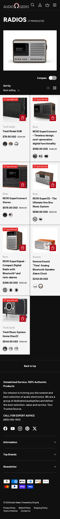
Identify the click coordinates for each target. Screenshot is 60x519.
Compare (42, 78)
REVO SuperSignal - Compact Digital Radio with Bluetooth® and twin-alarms (14, 269)
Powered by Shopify (30, 502)
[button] (47, 5)
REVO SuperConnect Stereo (15, 200)
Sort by (7, 85)
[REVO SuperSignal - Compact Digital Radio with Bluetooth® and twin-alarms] (15, 240)
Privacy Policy (9, 508)
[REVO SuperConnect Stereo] (15, 177)
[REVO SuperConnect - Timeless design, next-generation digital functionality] (45, 110)
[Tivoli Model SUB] (15, 110)
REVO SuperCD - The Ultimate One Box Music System (45, 202)
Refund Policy (24, 508)
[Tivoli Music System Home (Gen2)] (15, 311)
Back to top (30, 366)
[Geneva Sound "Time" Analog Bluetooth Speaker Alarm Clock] (45, 240)
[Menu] (54, 5)
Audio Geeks (15, 502)
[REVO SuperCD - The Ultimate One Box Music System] (45, 177)
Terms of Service (10, 511)
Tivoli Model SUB (12, 131)
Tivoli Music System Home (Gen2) (14, 334)
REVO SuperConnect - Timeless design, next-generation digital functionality (45, 137)
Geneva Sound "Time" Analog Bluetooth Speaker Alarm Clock (44, 267)
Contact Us (25, 511)
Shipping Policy (41, 508)
